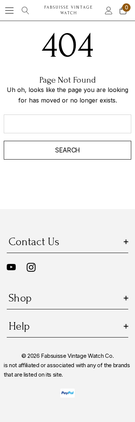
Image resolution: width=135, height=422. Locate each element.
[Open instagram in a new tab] (31, 267)
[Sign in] (108, 10)
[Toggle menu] (9, 10)
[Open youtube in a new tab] (11, 267)
